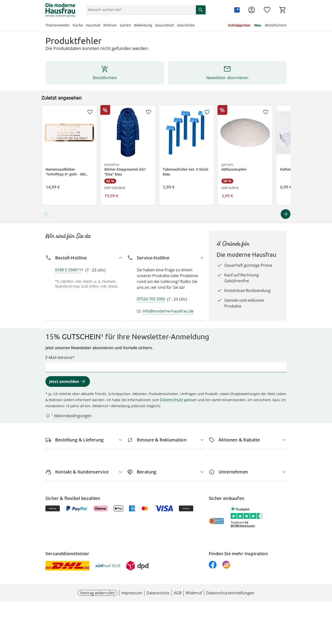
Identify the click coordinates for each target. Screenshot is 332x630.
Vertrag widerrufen (97, 593)
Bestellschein (276, 25)
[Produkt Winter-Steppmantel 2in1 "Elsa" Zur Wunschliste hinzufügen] (148, 112)
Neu (257, 25)
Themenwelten (57, 25)
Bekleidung (143, 25)
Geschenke (186, 25)
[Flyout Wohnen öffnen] (118, 25)
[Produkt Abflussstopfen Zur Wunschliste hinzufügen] (266, 112)
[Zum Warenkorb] (283, 10)
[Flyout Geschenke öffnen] (196, 25)
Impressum (131, 593)
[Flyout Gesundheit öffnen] (175, 25)
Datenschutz (171, 399)
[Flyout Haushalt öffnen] (101, 25)
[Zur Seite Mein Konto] (251, 10)
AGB (178, 593)
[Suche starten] (201, 9)
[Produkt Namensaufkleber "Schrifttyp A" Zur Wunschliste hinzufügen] (90, 112)
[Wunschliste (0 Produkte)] (267, 10)
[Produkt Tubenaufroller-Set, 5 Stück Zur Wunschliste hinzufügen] (207, 112)
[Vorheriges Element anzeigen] (46, 214)
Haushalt (93, 25)
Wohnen (110, 25)
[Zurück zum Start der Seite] (326, 595)
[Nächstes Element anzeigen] (285, 214)
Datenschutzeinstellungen (230, 593)
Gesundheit (164, 25)
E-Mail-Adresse (58, 357)
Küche (78, 25)
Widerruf (194, 593)
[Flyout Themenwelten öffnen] (71, 25)
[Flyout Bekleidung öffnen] (153, 25)
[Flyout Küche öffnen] (84, 25)
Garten (125, 25)
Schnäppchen (239, 25)
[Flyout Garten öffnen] (132, 25)
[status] (140, 9)
